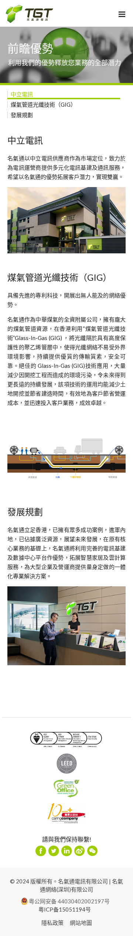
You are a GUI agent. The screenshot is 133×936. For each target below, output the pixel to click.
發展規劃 (22, 114)
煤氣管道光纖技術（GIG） (43, 104)
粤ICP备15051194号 (64, 909)
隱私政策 (52, 922)
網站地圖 (81, 922)
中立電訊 (22, 94)
